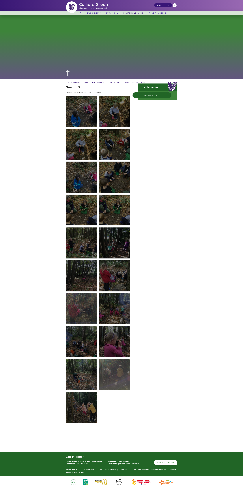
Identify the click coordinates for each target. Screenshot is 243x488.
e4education (79, 472)
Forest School (98, 82)
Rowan (126, 82)
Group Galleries (114, 82)
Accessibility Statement (106, 470)
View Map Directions (165, 462)
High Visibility (88, 470)
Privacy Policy (71, 470)
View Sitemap (124, 470)
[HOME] (81, 13)
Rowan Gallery (139, 82)
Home (68, 82)
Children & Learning (81, 82)
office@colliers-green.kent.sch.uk (126, 464)
